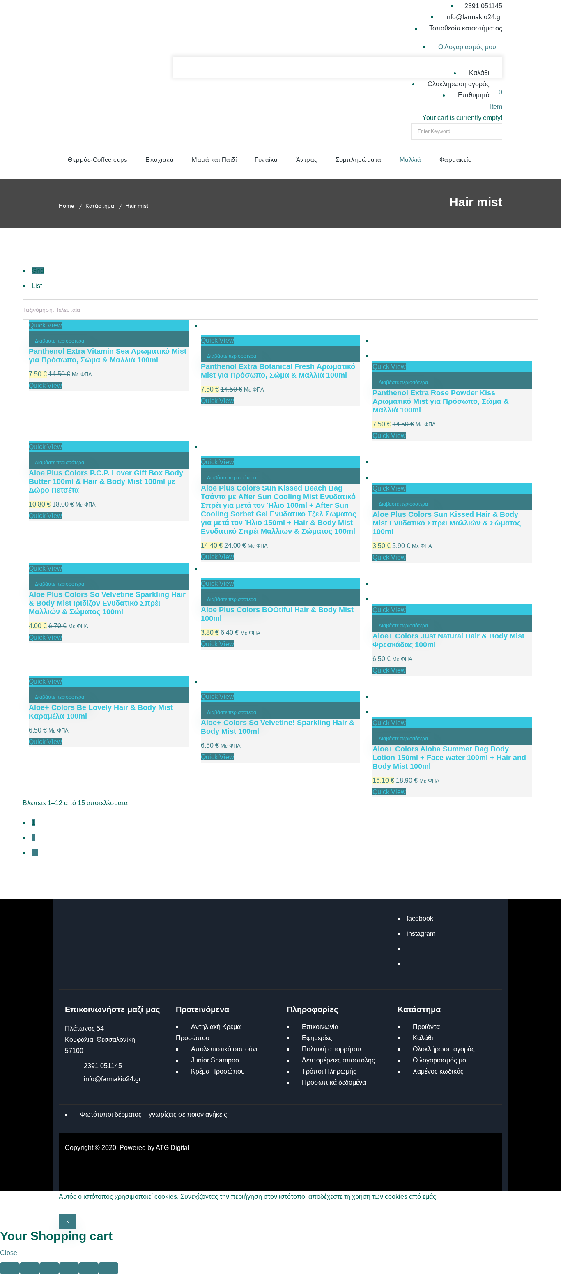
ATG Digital (172, 1147)
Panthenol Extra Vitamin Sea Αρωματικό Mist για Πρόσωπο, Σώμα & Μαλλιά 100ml (107, 355)
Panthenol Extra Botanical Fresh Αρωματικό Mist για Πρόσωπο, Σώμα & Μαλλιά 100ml (278, 370)
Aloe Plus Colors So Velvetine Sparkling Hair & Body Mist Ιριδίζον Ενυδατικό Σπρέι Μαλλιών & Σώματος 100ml (107, 603)
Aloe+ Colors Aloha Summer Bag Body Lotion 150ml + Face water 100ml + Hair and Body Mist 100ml (449, 757)
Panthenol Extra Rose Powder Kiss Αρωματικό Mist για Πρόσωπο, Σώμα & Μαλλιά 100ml (440, 401)
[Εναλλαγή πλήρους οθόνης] (29, 1268)
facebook (420, 918)
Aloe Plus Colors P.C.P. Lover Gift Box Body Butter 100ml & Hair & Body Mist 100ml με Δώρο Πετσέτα (106, 481)
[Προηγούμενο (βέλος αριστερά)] (89, 1268)
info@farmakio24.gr (112, 1079)
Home (66, 206)
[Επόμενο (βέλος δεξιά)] (108, 1268)
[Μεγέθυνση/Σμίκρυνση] (10, 1268)
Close (8, 1252)
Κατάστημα (99, 206)
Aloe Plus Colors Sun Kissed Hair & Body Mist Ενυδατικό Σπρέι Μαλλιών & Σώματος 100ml (446, 523)
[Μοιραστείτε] (49, 1268)
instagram (421, 933)
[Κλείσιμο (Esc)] (69, 1268)
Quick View (45, 325)
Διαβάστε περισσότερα (59, 341)
